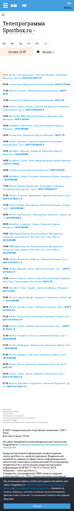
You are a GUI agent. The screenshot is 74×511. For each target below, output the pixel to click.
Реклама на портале (13, 416)
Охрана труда (10, 420)
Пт (37, 43)
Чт (28, 43)
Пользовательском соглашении (32, 488)
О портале (8, 414)
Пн (4, 43)
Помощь (7, 409)
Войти (67, 7)
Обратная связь (11, 411)
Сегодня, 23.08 (17, 51)
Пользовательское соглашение (19, 418)
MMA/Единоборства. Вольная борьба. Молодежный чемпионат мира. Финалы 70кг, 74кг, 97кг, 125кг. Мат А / (33, 236)
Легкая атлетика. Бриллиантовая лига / (37, 170)
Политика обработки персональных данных (25, 422)
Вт (12, 43)
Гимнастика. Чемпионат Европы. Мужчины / (36, 135)
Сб (45, 43)
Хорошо (37, 506)
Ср (20, 43)
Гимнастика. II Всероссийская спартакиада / (39, 84)
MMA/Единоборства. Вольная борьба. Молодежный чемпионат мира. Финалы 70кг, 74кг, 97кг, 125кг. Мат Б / (33, 249)
